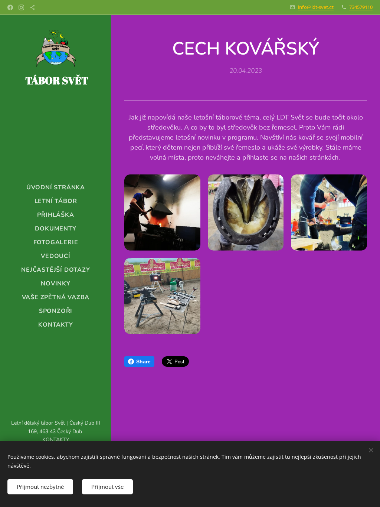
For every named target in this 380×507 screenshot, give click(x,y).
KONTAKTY (55, 439)
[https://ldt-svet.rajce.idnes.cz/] (32, 7)
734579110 (361, 7)
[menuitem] (55, 187)
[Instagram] (21, 7)
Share (143, 361)
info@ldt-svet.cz (316, 7)
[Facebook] (10, 7)
